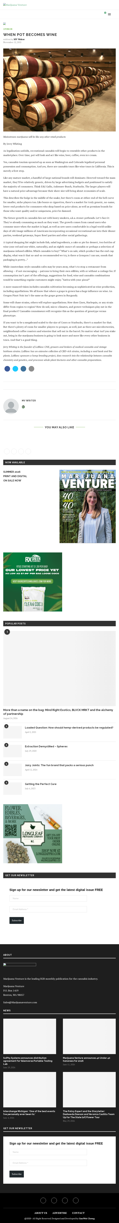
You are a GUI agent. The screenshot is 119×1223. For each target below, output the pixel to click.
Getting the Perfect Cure (41, 784)
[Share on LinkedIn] (23, 370)
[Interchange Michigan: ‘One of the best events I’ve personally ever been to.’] (29, 1089)
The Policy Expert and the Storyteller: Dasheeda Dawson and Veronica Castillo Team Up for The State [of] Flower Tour (89, 1114)
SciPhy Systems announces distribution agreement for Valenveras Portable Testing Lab (27, 1061)
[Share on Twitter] (15, 370)
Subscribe (17, 920)
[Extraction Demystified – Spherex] (12, 751)
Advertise (59, 1213)
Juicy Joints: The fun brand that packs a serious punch (59, 765)
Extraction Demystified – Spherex (46, 746)
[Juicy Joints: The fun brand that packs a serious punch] (12, 770)
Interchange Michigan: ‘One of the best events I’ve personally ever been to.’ (29, 1113)
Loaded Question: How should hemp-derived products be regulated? (69, 727)
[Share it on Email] (31, 370)
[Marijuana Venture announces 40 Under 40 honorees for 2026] (89, 1036)
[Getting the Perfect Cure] (12, 788)
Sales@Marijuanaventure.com (20, 1002)
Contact (78, 1213)
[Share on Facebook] (7, 370)
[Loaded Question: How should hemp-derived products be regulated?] (12, 732)
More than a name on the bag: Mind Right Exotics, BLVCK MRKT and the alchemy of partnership (58, 711)
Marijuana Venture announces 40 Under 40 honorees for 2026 (86, 1059)
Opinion (7, 29)
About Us (40, 1213)
